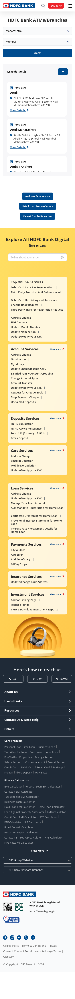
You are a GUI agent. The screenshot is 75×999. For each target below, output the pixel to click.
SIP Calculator (32, 822)
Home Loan (51, 752)
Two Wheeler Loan (15, 752)
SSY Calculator (48, 817)
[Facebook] (5, 938)
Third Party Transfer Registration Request (37, 309)
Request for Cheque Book (27, 392)
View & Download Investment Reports (34, 609)
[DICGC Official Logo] (19, 907)
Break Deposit (19, 438)
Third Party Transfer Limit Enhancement (36, 292)
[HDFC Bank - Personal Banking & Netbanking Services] (19, 894)
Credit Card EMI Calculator (20, 817)
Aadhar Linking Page (23, 600)
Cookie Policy (11, 945)
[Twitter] (26, 938)
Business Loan (46, 747)
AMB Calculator (56, 812)
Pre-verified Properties (18, 757)
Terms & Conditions (34, 945)
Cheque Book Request (24, 305)
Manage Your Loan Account (28, 503)
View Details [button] (18, 110)
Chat (39, 679)
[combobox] (37, 31)
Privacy (53, 945)
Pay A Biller (18, 550)
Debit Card (27, 767)
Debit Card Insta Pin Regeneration (32, 287)
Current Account (35, 762)
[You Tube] (19, 938)
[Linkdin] (33, 938)
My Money (17, 364)
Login (54, 5)
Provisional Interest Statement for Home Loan (36, 522)
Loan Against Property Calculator (24, 812)
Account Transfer (21, 383)
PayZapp (58, 767)
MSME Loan (42, 772)
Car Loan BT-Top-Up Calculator (23, 837)
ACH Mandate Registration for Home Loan (37, 508)
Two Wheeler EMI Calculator (21, 796)
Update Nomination (23, 332)
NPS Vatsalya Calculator (18, 842)
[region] (37, 99)
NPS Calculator (54, 837)
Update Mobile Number (25, 327)
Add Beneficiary (20, 559)
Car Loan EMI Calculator (18, 791)
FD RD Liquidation (22, 424)
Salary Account (13, 762)
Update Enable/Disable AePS (28, 369)
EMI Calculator (13, 786)
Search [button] (37, 52)
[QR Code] (7, 907)
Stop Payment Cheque (25, 397)
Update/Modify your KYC (26, 336)
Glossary (8, 956)
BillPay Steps (19, 564)
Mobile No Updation (23, 465)
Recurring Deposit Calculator (22, 832)
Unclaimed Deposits (23, 402)
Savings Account (44, 757)
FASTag (8, 772)
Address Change (21, 317)
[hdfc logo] (19, 6)
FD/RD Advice (19, 322)
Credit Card (11, 767)
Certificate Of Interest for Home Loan (34, 516)
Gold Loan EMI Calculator (19, 807)
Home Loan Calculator (51, 807)
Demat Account (57, 762)
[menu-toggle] (70, 6)
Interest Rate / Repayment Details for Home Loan (34, 530)
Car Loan (29, 747)
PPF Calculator (13, 822)
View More (55, 348)
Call (15, 679)
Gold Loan (35, 752)
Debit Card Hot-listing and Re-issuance (35, 300)
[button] (63, 71)
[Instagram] (12, 938)
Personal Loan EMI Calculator (42, 786)
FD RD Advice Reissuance (26, 428)
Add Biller (17, 554)
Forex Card (43, 767)
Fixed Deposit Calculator (19, 827)
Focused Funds (20, 604)
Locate (64, 679)
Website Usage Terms (48, 951)
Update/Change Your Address (29, 582)
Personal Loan (12, 747)
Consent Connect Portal (17, 951)
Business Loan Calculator (19, 802)
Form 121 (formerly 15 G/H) (27, 433)
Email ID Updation (22, 461)
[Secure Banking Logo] (11, 919)
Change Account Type (24, 378)
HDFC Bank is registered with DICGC (44, 904)
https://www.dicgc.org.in (42, 911)
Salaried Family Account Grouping (32, 373)
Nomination (18, 359)
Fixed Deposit (24, 772)
